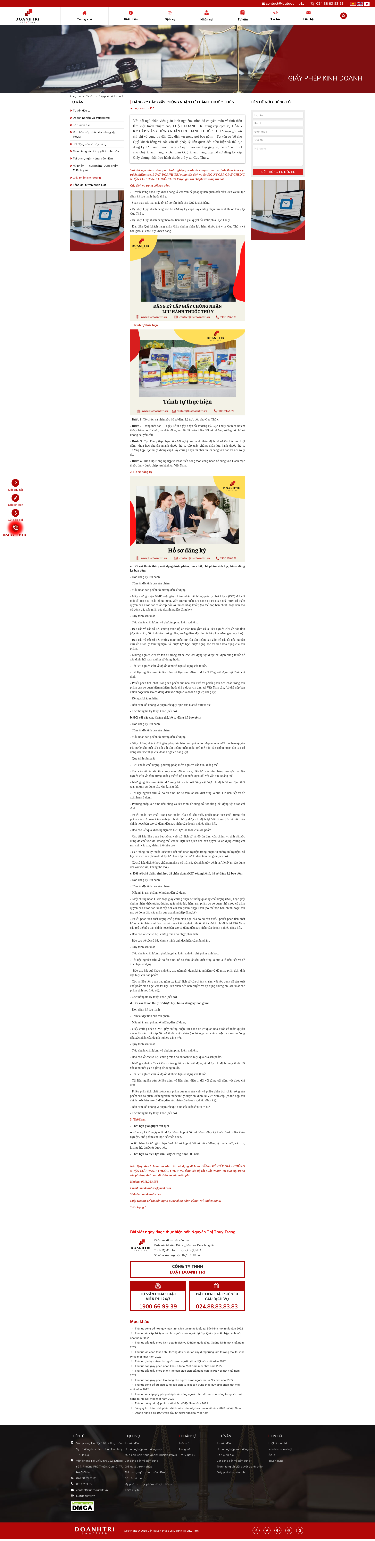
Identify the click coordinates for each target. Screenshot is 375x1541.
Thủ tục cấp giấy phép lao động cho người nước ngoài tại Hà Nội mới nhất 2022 (184, 1380)
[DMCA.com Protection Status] (82, 1506)
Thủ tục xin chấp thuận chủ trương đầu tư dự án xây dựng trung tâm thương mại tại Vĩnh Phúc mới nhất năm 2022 (187, 1354)
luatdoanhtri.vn (85, 1496)
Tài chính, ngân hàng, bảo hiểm (93, 158)
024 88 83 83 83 (330, 3)
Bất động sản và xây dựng (89, 144)
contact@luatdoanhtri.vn (286, 3)
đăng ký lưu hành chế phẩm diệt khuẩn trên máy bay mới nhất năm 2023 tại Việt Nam (187, 1408)
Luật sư (183, 1443)
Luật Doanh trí (278, 1443)
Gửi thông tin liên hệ (278, 172)
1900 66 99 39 (158, 1306)
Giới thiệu (131, 19)
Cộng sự (184, 1449)
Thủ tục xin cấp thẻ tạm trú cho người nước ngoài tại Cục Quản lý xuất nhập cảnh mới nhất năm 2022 (185, 1335)
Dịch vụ (170, 19)
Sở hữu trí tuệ (81, 125)
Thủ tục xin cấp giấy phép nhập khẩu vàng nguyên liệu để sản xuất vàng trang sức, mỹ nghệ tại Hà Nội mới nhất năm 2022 (186, 1396)
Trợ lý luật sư (187, 1455)
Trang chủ (84, 19)
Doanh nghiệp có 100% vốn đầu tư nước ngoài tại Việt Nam (171, 1412)
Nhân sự (206, 19)
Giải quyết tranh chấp (138, 1466)
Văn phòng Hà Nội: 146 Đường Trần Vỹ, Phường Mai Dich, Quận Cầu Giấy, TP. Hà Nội (99, 1449)
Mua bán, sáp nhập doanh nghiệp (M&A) (151, 1455)
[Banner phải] (278, 211)
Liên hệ (308, 19)
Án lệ (272, 1455)
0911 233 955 (84, 1484)
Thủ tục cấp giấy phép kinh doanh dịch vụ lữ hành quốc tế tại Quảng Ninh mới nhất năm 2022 (187, 1345)
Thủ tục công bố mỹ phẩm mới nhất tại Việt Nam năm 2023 (171, 1403)
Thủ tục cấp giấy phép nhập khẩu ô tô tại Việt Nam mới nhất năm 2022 (178, 1366)
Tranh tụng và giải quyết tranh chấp (96, 151)
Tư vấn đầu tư (81, 110)
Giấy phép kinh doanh (111, 96)
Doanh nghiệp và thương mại (91, 117)
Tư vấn (243, 19)
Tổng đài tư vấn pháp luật (89, 185)
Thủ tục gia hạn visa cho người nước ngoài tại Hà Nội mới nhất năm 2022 (180, 1361)
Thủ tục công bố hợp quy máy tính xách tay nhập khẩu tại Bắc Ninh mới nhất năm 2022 (188, 1328)
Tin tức (275, 19)
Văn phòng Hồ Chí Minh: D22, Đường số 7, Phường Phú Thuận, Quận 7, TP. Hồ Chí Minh (99, 1466)
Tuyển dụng (276, 1460)
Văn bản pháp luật (280, 1449)
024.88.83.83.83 (217, 1306)
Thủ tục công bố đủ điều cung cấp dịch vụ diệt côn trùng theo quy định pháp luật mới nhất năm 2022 (185, 1387)
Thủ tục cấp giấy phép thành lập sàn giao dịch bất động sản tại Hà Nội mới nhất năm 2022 (185, 1373)
